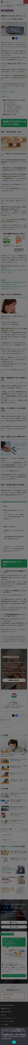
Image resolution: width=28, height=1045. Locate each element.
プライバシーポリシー (14, 1036)
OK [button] (14, 1042)
